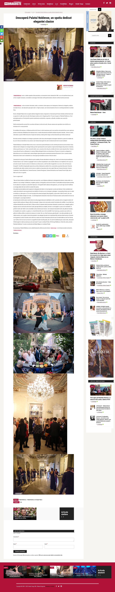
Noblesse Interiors (17, 230)
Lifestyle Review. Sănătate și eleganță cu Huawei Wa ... (84, 575)
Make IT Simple (77, 567)
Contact (87, 4)
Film (92, 127)
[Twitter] (50, 235)
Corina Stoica (93, 260)
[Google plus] (44, 235)
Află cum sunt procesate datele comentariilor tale (50, 555)
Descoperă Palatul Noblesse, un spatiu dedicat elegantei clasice (49, 12)
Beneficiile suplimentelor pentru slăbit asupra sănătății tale (103, 226)
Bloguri (71, 4)
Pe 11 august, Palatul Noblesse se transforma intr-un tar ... (23, 517)
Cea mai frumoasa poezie (97, 101)
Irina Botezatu (100, 185)
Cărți (92, 386)
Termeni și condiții (49, 586)
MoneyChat (7, 567)
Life (33, 12)
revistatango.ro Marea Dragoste (103, 176)
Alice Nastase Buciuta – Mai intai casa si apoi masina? (15, 575)
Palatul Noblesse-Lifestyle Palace (34, 499)
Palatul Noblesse (17, 105)
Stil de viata (41, 4)
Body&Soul (50, 4)
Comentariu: (16, 536)
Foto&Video (63, 4)
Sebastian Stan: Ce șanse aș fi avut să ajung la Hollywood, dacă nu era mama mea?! (103, 166)
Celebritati (27, 4)
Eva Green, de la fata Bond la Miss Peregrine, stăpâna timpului (103, 182)
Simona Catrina (100, 293)
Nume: (15, 544)
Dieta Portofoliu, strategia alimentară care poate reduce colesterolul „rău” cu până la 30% (99, 216)
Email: (46, 544)
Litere (34, 4)
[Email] (1, 40)
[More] (63, 235)
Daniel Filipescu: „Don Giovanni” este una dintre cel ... (61, 575)
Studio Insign (53, 228)
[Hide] (0, 43)
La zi (56, 4)
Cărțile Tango (79, 4)
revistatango (43, 24)
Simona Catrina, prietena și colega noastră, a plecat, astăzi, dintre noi (103, 267)
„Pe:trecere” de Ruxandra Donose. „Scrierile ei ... (38, 575)
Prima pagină (27, 12)
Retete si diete (94, 203)
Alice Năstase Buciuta (95, 66)
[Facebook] (1, 27)
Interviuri (93, 48)
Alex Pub (99, 229)
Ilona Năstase (94, 146)
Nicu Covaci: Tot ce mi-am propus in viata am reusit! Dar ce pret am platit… (103, 299)
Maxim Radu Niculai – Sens (98, 112)
